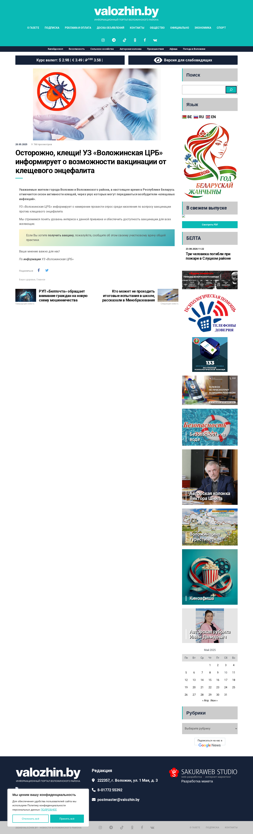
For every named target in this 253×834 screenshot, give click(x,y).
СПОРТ (221, 27)
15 (210, 679)
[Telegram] (111, 827)
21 (202, 687)
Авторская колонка (130, 49)
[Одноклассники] (132, 827)
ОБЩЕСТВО (157, 27)
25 (233, 687)
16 (217, 679)
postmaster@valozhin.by (118, 799)
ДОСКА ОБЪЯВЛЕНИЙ (110, 27)
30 (217, 694)
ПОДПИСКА (52, 27)
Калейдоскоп (55, 49)
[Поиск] (231, 89)
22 (210, 687)
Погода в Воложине (194, 49)
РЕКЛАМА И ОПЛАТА (78, 27)
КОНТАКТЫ (137, 27)
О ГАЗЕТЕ (33, 27)
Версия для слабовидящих (187, 60)
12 (186, 679)
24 (225, 687)
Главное (40, 279)
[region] (48, 808)
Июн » (214, 700)
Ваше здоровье (27, 279)
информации (32, 259)
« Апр (205, 700)
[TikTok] (122, 827)
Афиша (173, 49)
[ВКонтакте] (152, 827)
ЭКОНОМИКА (203, 27)
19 (186, 687)
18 (233, 679)
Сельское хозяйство (102, 49)
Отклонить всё (30, 818)
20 (194, 687)
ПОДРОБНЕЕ (49, 809)
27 (194, 694)
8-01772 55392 (109, 790)
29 (210, 694)
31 (225, 694)
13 (194, 679)
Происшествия (155, 49)
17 (225, 679)
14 (202, 679)
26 (186, 694)
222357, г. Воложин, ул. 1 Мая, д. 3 (127, 780)
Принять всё (66, 818)
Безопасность (77, 49)
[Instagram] (100, 827)
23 (217, 687)
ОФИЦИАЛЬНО (179, 27)
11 (233, 672)
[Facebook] (142, 827)
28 (202, 694)
